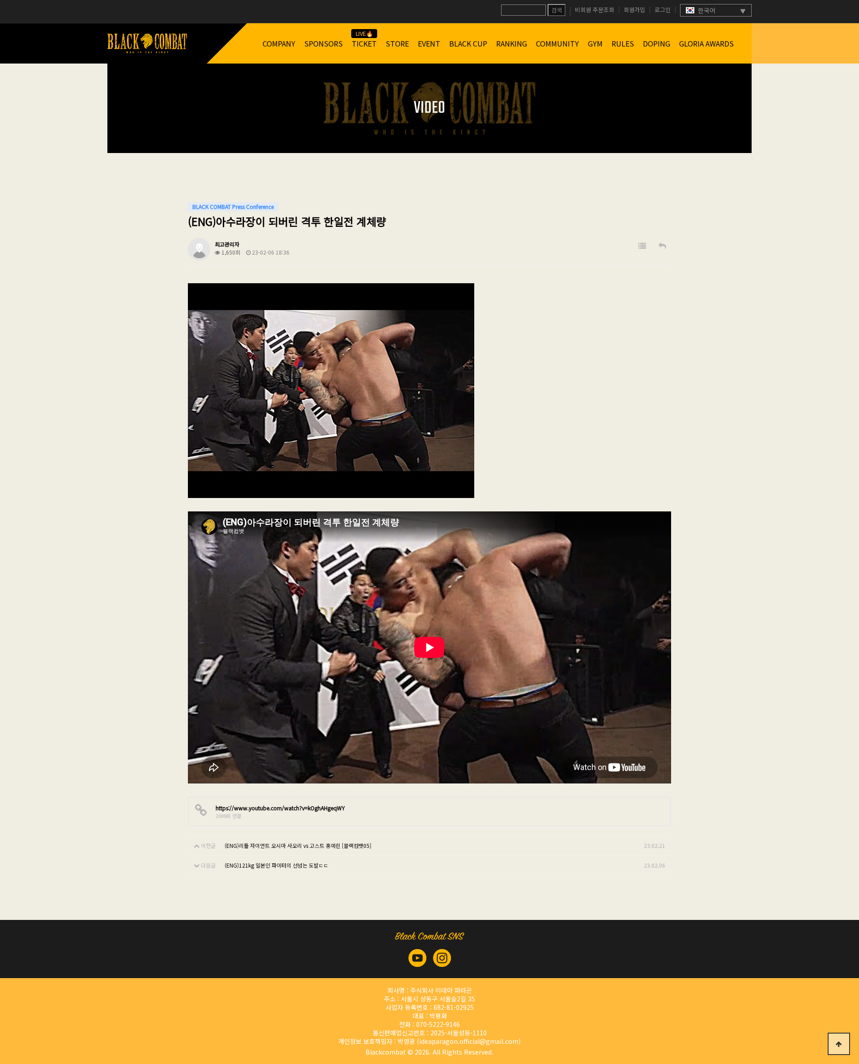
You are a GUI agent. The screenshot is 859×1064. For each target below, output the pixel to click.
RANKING (511, 43)
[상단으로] (839, 1044)
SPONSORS (323, 43)
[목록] (642, 246)
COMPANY (279, 43)
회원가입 (634, 10)
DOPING (656, 43)
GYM (595, 43)
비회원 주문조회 (594, 10)
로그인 (663, 10)
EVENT (429, 43)
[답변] (662, 246)
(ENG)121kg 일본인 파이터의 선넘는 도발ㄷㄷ (276, 865)
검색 (556, 10)
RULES (623, 43)
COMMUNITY (557, 43)
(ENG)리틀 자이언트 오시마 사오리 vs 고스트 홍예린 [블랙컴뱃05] (298, 845)
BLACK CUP (468, 43)
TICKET (364, 43)
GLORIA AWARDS (706, 43)
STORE (397, 43)
